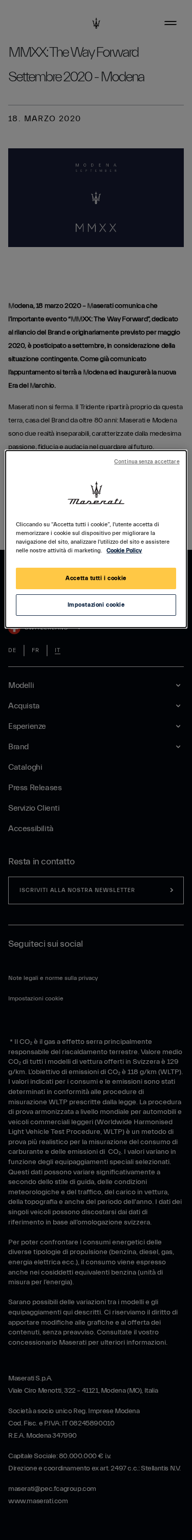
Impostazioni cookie (96, 604)
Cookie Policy (124, 550)
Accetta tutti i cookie (96, 578)
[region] (96, 539)
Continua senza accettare (147, 462)
